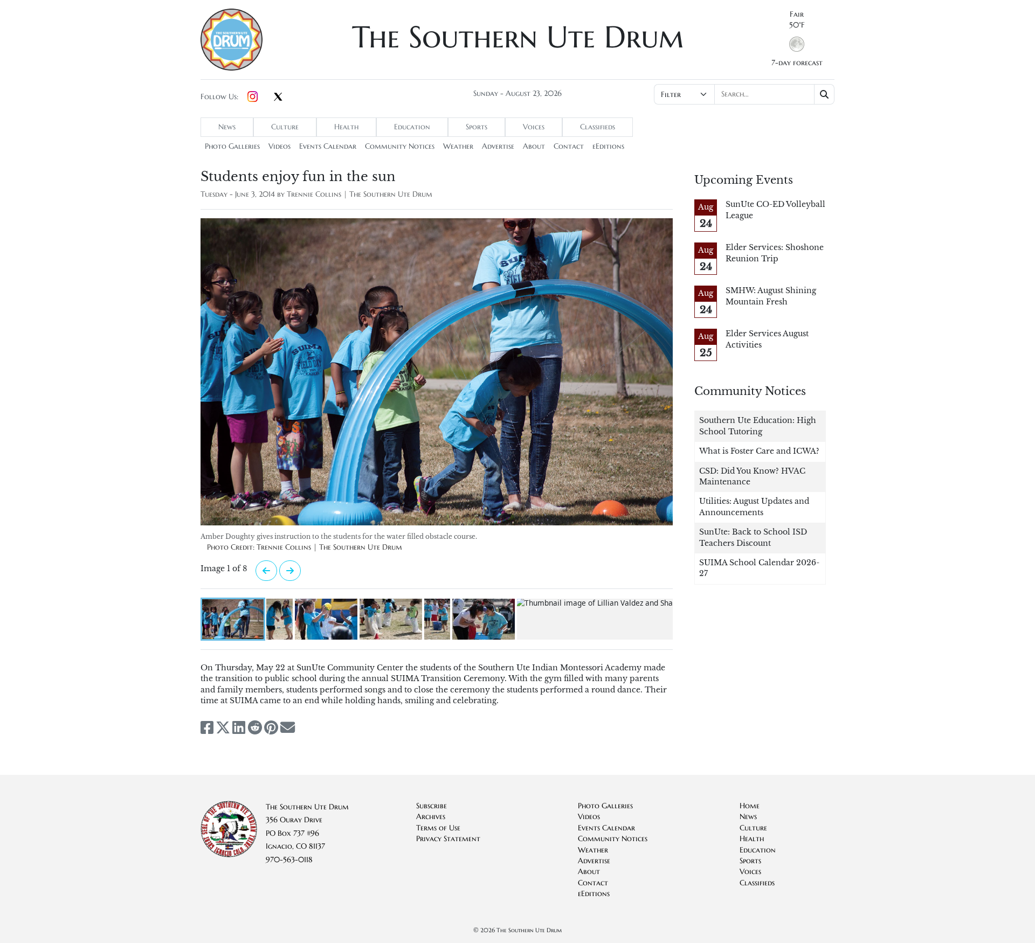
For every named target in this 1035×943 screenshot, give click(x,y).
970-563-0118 (289, 859)
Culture (285, 126)
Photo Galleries (232, 146)
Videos (279, 146)
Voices (533, 126)
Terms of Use (438, 828)
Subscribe (431, 805)
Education (412, 126)
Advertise (498, 146)
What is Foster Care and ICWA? (759, 451)
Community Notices (399, 146)
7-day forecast (797, 62)
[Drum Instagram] (252, 97)
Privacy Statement (448, 838)
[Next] (266, 570)
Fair (797, 14)
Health (346, 126)
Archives (430, 816)
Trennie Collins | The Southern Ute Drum (359, 194)
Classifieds (597, 126)
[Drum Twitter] (278, 97)
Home (750, 805)
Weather (458, 146)
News (227, 126)
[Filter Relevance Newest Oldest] (743, 94)
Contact (569, 146)
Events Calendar (327, 146)
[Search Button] (824, 94)
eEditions (608, 146)
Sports (476, 126)
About (534, 146)
